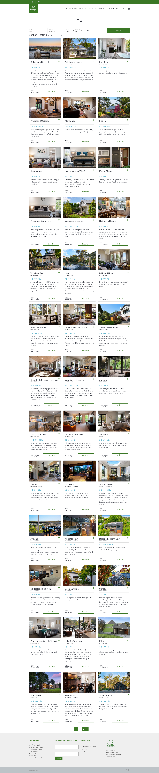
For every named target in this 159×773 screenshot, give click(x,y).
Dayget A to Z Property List (87, 751)
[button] (31, 48)
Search (118, 30)
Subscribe (58, 758)
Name (56, 744)
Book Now (51, 92)
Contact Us (83, 744)
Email (56, 751)
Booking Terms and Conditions (88, 746)
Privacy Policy (84, 749)
